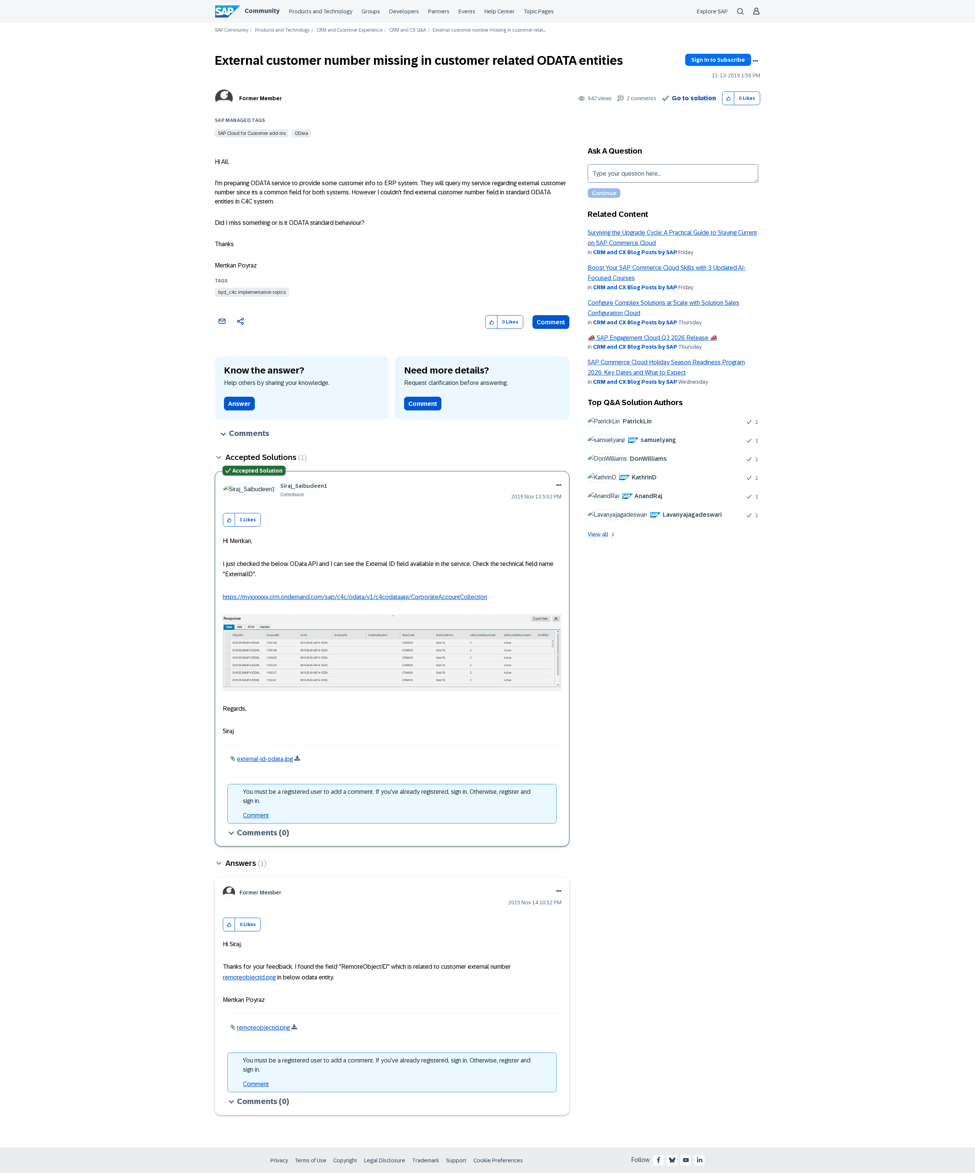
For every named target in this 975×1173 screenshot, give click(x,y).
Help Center (499, 11)
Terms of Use (310, 1160)
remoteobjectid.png (249, 977)
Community (262, 11)
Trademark (425, 1160)
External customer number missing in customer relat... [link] (489, 30)
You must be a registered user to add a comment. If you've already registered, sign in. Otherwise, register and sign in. (387, 796)
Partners (438, 11)
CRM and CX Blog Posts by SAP (635, 252)
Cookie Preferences (498, 1160)
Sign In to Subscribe (718, 60)
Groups (370, 11)
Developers (404, 11)
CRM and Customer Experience (349, 30)
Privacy (279, 1160)
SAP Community (231, 30)
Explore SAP (712, 11)
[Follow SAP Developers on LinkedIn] (700, 1160)
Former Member (260, 98)
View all (598, 534)
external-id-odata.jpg (265, 759)
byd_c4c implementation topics (252, 292)
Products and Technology (320, 11)
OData (301, 133)
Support (456, 1160)
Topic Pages (539, 11)
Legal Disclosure (384, 1160)
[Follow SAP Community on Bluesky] (672, 1160)
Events (467, 11)
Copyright (345, 1160)
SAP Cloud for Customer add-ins (252, 133)
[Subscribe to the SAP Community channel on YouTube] (686, 1160)
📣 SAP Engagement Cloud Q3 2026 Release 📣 (653, 338)
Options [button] (755, 61)
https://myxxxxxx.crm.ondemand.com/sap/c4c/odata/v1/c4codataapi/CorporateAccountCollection (355, 597)
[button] (728, 98)
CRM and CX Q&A (407, 30)
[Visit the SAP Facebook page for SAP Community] (658, 1160)
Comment (551, 322)
